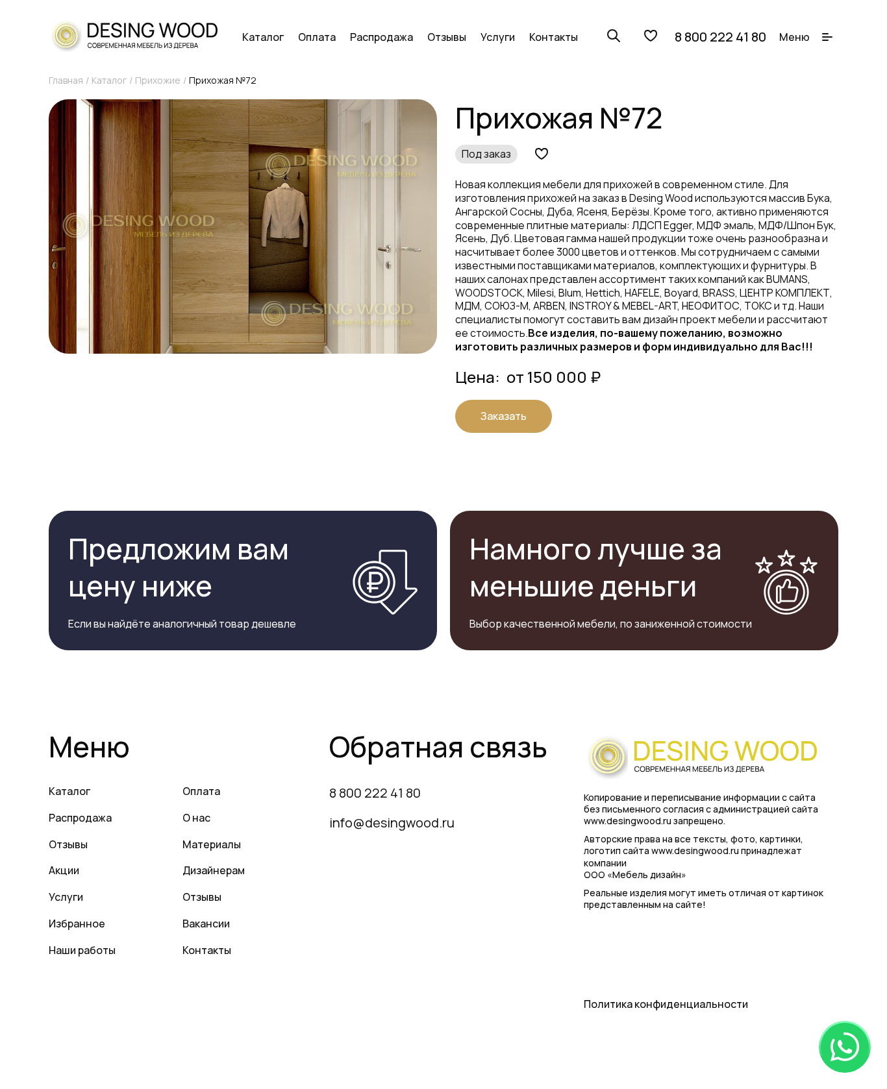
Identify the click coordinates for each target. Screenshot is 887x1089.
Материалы (211, 844)
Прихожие (158, 80)
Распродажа (381, 37)
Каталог (263, 37)
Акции (64, 870)
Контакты (553, 37)
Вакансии (206, 923)
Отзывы (446, 37)
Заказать (504, 416)
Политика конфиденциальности (666, 1004)
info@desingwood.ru (392, 822)
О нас (196, 818)
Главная (66, 80)
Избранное (77, 923)
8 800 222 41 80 (720, 37)
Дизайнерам (213, 870)
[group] (243, 226)
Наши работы (82, 950)
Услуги (498, 37)
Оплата (317, 37)
